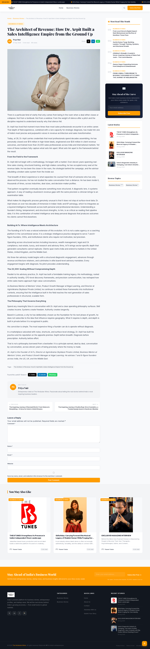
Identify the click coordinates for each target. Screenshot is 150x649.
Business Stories (73, 8)
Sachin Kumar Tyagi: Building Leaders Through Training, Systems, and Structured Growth (126, 44)
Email (9, 455)
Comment (11, 423)
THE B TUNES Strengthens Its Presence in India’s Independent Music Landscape (39, 2)
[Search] (124, 8)
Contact (86, 606)
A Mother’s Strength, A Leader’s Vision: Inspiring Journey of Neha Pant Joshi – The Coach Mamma (126, 55)
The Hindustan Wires (19, 645)
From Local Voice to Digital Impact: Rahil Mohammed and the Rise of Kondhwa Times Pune (125, 33)
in (93, 41)
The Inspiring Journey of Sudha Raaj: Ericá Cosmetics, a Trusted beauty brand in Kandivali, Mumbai (78, 408)
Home (61, 8)
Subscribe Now (135, 8)
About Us (87, 602)
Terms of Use (130, 645)
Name (10, 446)
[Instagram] (24, 613)
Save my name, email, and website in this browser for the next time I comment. (34, 476)
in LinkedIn (42, 375)
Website (10, 463)
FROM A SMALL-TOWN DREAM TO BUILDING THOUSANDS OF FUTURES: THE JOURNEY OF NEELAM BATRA (126, 75)
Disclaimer (139, 645)
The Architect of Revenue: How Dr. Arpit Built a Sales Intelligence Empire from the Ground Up (43, 367)
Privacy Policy (120, 645)
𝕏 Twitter (32, 375)
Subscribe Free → (134, 575)
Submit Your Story (90, 613)
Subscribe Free (124, 113)
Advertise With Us (90, 610)
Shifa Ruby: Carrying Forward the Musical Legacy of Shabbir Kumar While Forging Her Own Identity (104, 2)
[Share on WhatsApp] (98, 41)
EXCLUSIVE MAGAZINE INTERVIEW (116, 535)
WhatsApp (52, 375)
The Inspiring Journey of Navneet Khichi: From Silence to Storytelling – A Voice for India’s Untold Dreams (29, 408)
